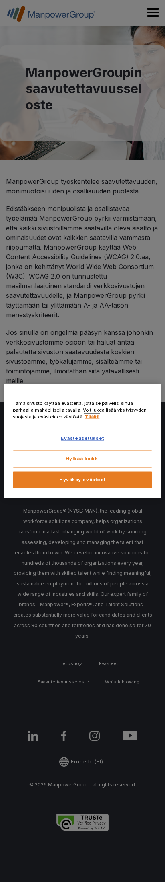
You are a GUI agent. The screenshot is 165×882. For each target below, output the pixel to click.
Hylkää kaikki (82, 459)
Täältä (92, 417)
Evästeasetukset (82, 438)
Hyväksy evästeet (82, 479)
